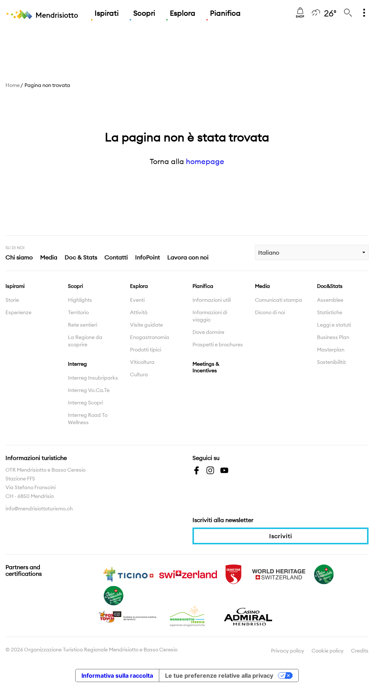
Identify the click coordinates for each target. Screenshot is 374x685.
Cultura (139, 374)
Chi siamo (19, 257)
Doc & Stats (81, 257)
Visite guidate (146, 324)
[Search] (348, 13)
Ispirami (14, 286)
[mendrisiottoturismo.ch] (42, 14)
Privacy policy (287, 650)
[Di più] (364, 13)
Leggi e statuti (334, 324)
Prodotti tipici (145, 349)
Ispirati (107, 13)
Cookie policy (328, 650)
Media (48, 257)
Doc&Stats (330, 286)
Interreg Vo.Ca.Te (89, 390)
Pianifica (225, 13)
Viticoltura (142, 362)
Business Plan (333, 337)
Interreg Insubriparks (93, 377)
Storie (12, 300)
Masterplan (330, 349)
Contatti (116, 257)
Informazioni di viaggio (209, 316)
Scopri (144, 13)
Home (12, 85)
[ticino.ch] (128, 573)
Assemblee (330, 300)
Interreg (77, 364)
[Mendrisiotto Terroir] (188, 616)
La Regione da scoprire (85, 341)
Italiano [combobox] (268, 252)
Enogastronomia (149, 337)
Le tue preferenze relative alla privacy (219, 675)
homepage (205, 161)
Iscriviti (280, 536)
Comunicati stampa (278, 300)
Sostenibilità (331, 362)
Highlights (80, 300)
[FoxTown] (128, 616)
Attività (139, 312)
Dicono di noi (270, 312)
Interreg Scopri (85, 402)
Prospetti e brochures (217, 344)
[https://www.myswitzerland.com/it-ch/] (188, 573)
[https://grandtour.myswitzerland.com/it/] (233, 573)
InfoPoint (147, 257)
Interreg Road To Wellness (87, 419)
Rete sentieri (82, 324)
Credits (360, 650)
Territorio (78, 312)
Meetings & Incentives (205, 367)
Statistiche (329, 312)
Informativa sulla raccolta (117, 675)
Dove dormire (208, 332)
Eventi (137, 300)
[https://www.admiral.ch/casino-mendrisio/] (248, 616)
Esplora (182, 13)
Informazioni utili (211, 300)
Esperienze (18, 312)
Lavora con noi (188, 257)
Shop (300, 16)
